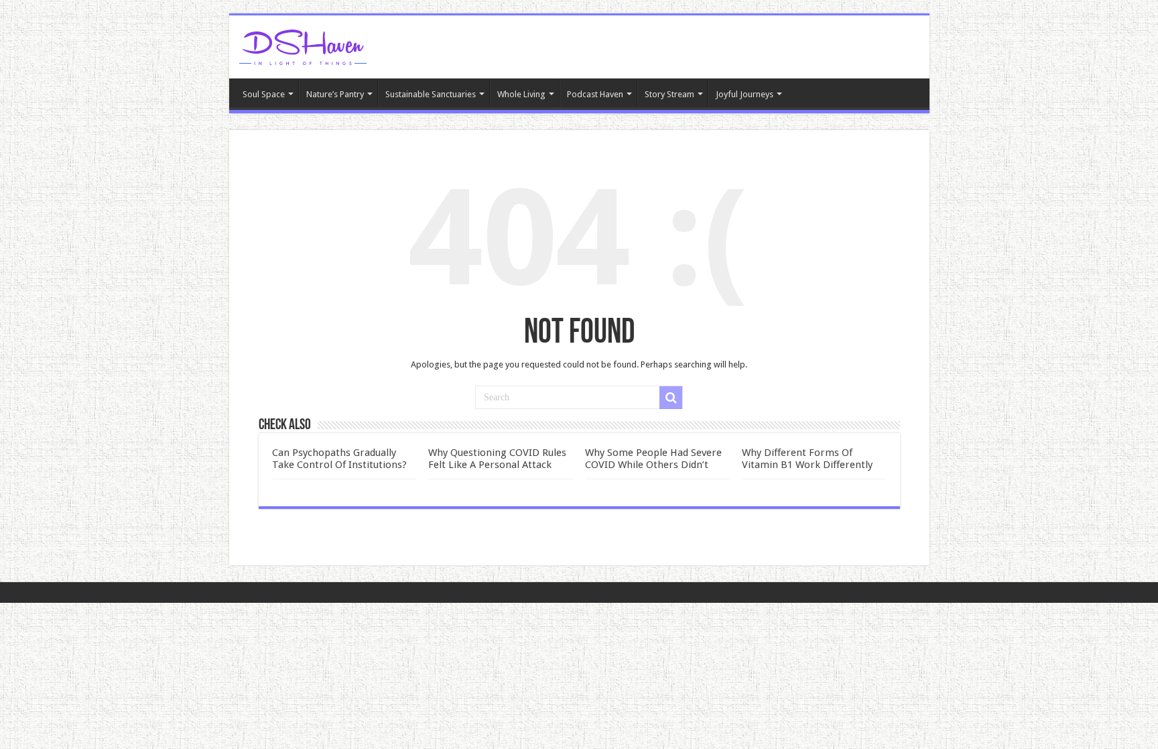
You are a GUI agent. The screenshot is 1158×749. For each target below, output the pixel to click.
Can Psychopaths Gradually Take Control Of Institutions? (339, 459)
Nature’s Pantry (335, 94)
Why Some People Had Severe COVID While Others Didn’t (653, 459)
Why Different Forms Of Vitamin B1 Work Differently (807, 459)
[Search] (670, 397)
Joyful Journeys (744, 94)
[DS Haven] (303, 45)
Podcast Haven (595, 94)
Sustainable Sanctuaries (430, 94)
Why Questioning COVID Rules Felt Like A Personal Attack (497, 459)
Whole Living (521, 94)
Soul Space (264, 94)
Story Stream (669, 94)
